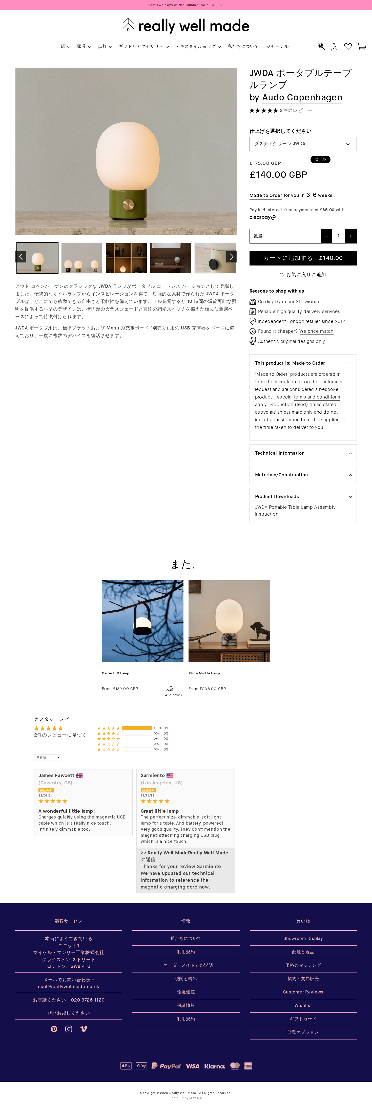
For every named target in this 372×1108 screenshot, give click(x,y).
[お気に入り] (348, 46)
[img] (83, 801)
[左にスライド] (20, 256)
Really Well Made (182, 1093)
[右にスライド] (231, 256)
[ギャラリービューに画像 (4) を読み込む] (171, 258)
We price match (316, 331)
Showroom (307, 302)
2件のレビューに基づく (60, 735)
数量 (258, 236)
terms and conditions (317, 397)
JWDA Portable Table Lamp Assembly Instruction (295, 510)
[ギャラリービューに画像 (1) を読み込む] (37, 258)
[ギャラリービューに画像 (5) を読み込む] (215, 258)
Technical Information (280, 453)
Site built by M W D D (186, 1098)
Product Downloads (277, 496)
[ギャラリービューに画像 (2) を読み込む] (82, 258)
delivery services (321, 311)
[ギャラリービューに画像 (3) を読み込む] (126, 258)
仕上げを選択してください (281, 131)
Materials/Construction (281, 475)
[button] (65, 46)
